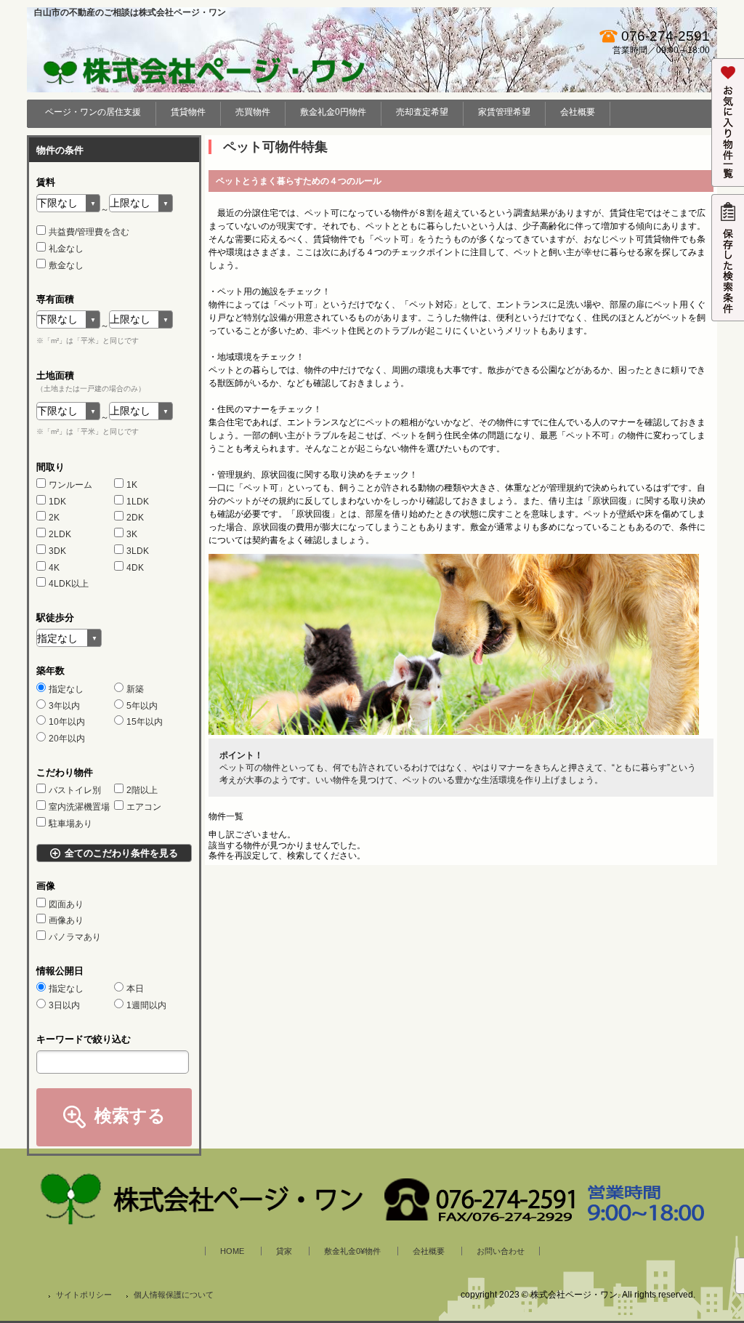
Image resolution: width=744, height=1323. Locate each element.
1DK (57, 501)
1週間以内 (146, 1005)
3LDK (137, 551)
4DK (135, 568)
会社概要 (577, 112)
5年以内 (142, 706)
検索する (130, 1115)
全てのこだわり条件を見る (121, 853)
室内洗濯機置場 (79, 807)
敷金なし (66, 265)
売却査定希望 (422, 112)
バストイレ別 (75, 790)
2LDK (60, 534)
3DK (57, 551)
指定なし (66, 689)
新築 (135, 689)
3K (131, 534)
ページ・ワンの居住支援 (93, 112)
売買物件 (252, 112)
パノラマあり (75, 937)
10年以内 (67, 722)
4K (54, 568)
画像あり (66, 920)
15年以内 (144, 722)
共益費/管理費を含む (89, 232)
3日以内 (64, 1005)
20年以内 (67, 738)
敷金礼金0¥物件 (352, 1251)
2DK (135, 517)
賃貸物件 (188, 112)
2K (54, 517)
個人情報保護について (174, 1294)
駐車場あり (70, 824)
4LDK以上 (69, 584)
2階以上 (142, 790)
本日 (135, 989)
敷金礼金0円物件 (333, 112)
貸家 (284, 1251)
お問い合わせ (501, 1251)
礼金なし (66, 249)
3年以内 (64, 706)
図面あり (66, 904)
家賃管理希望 (504, 112)
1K (131, 485)
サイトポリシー (84, 1294)
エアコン (143, 807)
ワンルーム (70, 485)
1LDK (137, 501)
